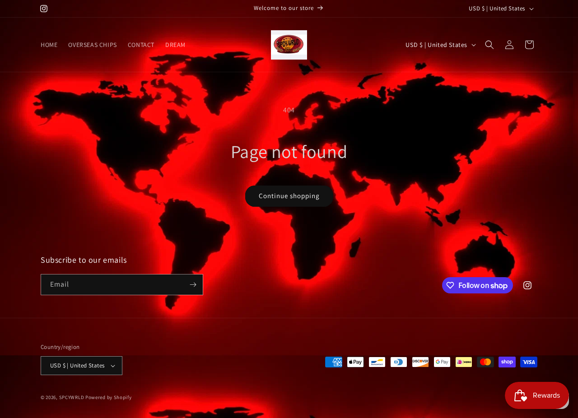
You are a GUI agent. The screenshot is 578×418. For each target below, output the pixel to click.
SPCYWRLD (72, 397)
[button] (489, 45)
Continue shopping (289, 195)
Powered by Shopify (108, 397)
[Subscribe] (193, 284)
